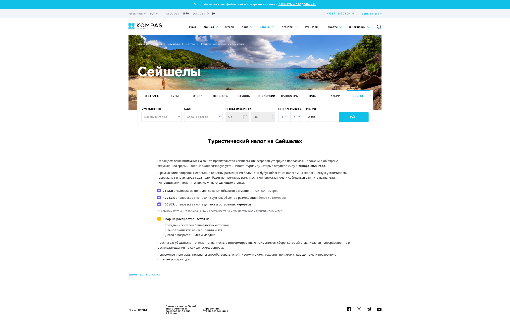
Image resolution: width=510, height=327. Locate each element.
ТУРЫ (175, 96)
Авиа (245, 27)
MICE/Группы (137, 310)
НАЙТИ (354, 117)
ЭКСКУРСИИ (266, 96)
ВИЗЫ (312, 96)
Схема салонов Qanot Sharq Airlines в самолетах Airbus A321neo (181, 310)
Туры (192, 27)
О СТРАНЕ (152, 96)
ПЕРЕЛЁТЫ (220, 96)
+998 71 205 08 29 (338, 13)
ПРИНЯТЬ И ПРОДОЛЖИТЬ (297, 4)
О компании (357, 27)
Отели (229, 27)
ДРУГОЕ (358, 96)
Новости (332, 27)
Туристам (311, 27)
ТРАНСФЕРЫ (289, 96)
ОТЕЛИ (197, 96)
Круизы (209, 27)
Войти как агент (372, 13)
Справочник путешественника (215, 310)
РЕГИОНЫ (243, 96)
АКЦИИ (335, 96)
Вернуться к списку (144, 275)
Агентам (287, 27)
